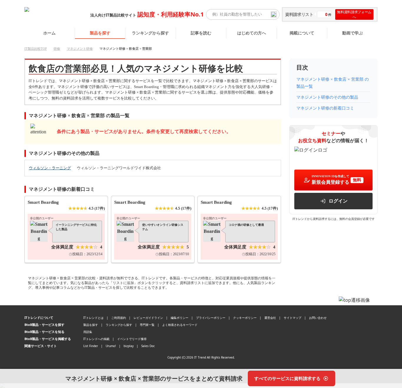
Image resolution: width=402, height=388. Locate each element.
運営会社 (270, 318)
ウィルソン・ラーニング (50, 168)
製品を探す (100, 33)
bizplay (129, 346)
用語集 (87, 332)
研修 (57, 48)
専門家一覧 (147, 325)
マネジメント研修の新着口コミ (325, 108)
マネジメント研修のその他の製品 (327, 97)
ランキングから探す (150, 33)
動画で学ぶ (352, 33)
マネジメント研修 (80, 48)
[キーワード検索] (274, 14)
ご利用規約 (118, 318)
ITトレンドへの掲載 (96, 339)
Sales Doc (148, 346)
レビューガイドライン (148, 318)
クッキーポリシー (245, 318)
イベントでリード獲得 (132, 339)
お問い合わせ (318, 318)
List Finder (90, 346)
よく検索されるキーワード (179, 325)
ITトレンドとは (93, 318)
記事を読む (201, 33)
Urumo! (111, 346)
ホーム (49, 33)
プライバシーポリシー (210, 318)
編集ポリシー (179, 318)
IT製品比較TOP (35, 48)
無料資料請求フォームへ (354, 14)
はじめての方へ (251, 33)
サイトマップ (292, 318)
